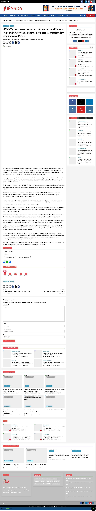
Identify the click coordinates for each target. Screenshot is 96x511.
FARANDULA (61, 15)
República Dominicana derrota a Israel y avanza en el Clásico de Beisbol (72, 81)
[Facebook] (82, 1)
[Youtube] (91, 1)
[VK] (89, 1)
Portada (11, 25)
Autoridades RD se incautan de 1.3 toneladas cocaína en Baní (72, 160)
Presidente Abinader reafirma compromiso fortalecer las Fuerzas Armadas (33, 411)
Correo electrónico (7, 328)
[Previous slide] (90, 47)
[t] (79, 41)
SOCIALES (68, 15)
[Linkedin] (86, 1)
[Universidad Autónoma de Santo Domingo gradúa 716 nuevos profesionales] (12, 401)
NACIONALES (13, 15)
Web (4, 334)
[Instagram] (93, 1)
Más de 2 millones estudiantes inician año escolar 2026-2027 (38, 354)
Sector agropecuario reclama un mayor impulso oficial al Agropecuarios (72, 63)
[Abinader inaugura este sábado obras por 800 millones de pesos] (55, 381)
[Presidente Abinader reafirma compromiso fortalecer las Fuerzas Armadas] (33, 401)
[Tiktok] (81, 41)
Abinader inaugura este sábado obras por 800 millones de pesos (38, 427)
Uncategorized (55, 483)
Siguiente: (54, 291)
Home (5, 15)
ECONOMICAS (45, 15)
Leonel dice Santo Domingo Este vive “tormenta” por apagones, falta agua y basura (7, 363)
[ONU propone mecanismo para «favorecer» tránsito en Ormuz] (13, 455)
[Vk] (88, 41)
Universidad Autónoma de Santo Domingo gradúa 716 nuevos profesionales (11, 411)
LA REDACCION (7, 39)
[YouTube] (83, 41)
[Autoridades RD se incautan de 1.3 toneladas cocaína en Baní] (33, 381)
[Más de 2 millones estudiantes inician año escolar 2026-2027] (12, 381)
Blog (3, 503)
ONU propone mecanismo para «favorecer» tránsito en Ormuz (7, 354)
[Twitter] (84, 1)
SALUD (38, 15)
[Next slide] (92, 47)
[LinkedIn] (86, 41)
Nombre (4, 323)
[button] (2, 15)
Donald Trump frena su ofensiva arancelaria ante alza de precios (38, 363)
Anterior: (16, 291)
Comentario (6, 304)
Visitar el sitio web (10, 257)
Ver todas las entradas (24, 257)
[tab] (73, 118)
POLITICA (32, 15)
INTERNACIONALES (23, 15)
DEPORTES (53, 15)
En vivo (92, 15)
